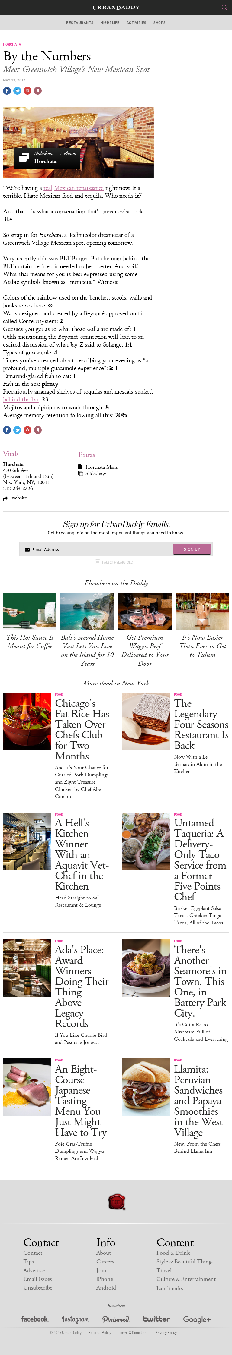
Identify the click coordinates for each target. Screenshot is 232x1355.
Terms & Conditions (133, 1332)
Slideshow (95, 473)
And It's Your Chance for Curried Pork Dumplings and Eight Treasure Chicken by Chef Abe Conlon (81, 782)
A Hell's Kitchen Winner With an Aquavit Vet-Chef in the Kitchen (82, 855)
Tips (28, 1262)
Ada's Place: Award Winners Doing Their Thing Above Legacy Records (81, 987)
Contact (32, 1253)
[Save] (38, 91)
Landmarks (169, 1288)
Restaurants (79, 22)
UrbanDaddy (116, 7)
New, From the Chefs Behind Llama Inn (197, 1147)
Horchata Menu (101, 467)
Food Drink (173, 1253)
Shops (159, 22)
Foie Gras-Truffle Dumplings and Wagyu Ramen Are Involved (79, 1151)
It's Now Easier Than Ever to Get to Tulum (202, 646)
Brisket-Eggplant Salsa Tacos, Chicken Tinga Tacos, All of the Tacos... (200, 915)
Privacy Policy (165, 1332)
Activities (137, 22)
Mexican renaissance (79, 188)
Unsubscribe (37, 1288)
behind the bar (21, 399)
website (18, 498)
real (48, 188)
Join (101, 1270)
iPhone (104, 1279)
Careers (105, 1262)
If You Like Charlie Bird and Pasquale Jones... (81, 1039)
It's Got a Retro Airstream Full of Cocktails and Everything (201, 1032)
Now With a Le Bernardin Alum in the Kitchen (198, 764)
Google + (197, 1320)
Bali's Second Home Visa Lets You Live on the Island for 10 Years (87, 650)
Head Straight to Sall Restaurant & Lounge (78, 901)
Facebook (35, 1320)
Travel (164, 1270)
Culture (186, 1279)
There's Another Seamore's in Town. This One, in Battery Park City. (200, 982)
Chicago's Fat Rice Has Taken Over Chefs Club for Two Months (82, 730)
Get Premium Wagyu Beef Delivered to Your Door (145, 650)
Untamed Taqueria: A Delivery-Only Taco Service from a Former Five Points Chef (200, 860)
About (103, 1253)
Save (27, 91)
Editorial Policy (100, 1332)
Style (184, 1262)
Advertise (34, 1270)
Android (106, 1288)
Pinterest (116, 1320)
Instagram (75, 1320)
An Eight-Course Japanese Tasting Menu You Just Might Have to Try (81, 1101)
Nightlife (110, 22)
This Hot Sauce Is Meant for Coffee (29, 642)
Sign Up (192, 549)
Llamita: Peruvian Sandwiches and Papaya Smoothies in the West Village (198, 1101)
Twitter (156, 1320)
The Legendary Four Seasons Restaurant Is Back (201, 724)
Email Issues (37, 1279)
